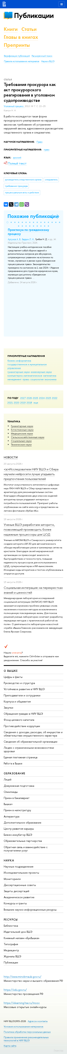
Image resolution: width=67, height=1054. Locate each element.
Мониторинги (12, 879)
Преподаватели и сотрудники (22, 695)
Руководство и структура (19, 683)
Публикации (34, 15)
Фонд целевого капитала (19, 720)
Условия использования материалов (23, 1026)
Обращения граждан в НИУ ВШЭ (23, 713)
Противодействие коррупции (22, 726)
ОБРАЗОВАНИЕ (14, 773)
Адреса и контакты (38, 1021)
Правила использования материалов (21, 61)
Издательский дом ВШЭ (18, 932)
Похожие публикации (33, 216)
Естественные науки (22, 429)
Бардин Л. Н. (28, 239)
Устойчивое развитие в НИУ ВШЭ (24, 689)
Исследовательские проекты (21, 872)
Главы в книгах (21, 37)
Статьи (29, 29)
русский (17, 157)
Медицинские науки (22, 433)
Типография (11, 944)
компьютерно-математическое (24, 375)
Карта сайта (10, 1045)
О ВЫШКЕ (11, 671)
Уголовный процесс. (14, 106)
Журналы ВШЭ (12, 956)
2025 (35, 398)
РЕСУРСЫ (11, 919)
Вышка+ (8, 804)
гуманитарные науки (18, 372)
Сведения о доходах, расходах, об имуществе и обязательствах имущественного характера (33, 733)
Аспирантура (11, 816)
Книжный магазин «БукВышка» (21, 938)
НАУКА (9, 860)
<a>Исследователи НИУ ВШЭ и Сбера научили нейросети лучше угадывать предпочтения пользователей (31, 474)
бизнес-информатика (19, 360)
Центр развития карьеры (19, 828)
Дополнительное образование (22, 822)
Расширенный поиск (42, 56)
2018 (29, 402)
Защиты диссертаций (16, 891)
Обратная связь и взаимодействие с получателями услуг (25, 848)
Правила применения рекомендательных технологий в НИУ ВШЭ (26, 1039)
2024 (42, 398)
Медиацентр (11, 950)
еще (36, 402)
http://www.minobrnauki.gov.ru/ (22, 976)
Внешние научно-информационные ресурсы (30, 909)
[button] (7, 222)
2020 (16, 402)
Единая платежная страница (20, 757)
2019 (23, 402)
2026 (29, 398)
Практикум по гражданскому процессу (28, 232)
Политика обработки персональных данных (27, 1031)
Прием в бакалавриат (17, 798)
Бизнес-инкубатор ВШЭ (18, 834)
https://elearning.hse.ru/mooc (22, 1003)
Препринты (17, 45)
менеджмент (14, 379)
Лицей (7, 779)
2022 (54, 398)
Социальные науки (21, 440)
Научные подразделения (18, 866)
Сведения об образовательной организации (30, 741)
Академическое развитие (19, 897)
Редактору (58, 1050)
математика (49, 375)
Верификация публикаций (17, 56)
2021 (10, 402)
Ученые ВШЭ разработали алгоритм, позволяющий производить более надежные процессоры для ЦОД (29, 529)
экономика (50, 379)
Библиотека (11, 925)
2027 (23, 398)
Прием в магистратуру (17, 810)
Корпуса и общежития (17, 701)
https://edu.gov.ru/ (15, 990)
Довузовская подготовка (19, 785)
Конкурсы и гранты (15, 903)
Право (39, 141)
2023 (48, 398)
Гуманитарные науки (22, 426)
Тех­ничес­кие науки (21, 444)
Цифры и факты (13, 677)
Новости (11, 457)
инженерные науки (41, 372)
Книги (11, 29)
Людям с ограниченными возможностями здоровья (29, 749)
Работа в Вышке (13, 763)
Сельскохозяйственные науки (27, 437)
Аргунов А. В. (14, 239)
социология (37, 379)
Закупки (8, 707)
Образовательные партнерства (23, 841)
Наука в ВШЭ (47, 61)
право (26, 379)
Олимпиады (11, 792)
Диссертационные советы (20, 885)
